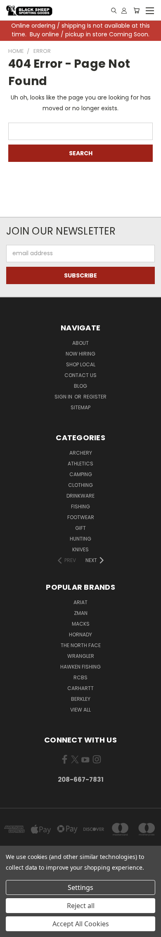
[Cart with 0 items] (136, 10)
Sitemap (80, 407)
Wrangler (80, 655)
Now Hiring (80, 353)
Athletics (80, 463)
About (80, 342)
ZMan (81, 613)
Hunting (80, 538)
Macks (81, 623)
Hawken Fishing (80, 666)
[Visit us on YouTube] (85, 761)
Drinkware (80, 495)
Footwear (80, 517)
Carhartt (80, 688)
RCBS (80, 677)
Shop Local (80, 364)
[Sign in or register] (124, 10)
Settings (80, 887)
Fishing (80, 506)
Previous (12, 928)
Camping (80, 474)
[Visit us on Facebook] (64, 761)
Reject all (81, 905)
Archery (80, 452)
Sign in (63, 396)
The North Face (81, 645)
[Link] (114, 10)
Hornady (80, 634)
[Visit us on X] (75, 761)
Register (95, 396)
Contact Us (80, 375)
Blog (80, 385)
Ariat (80, 602)
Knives (80, 549)
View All (80, 709)
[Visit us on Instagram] (97, 761)
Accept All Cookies (80, 923)
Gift (80, 527)
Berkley (80, 698)
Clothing (80, 485)
